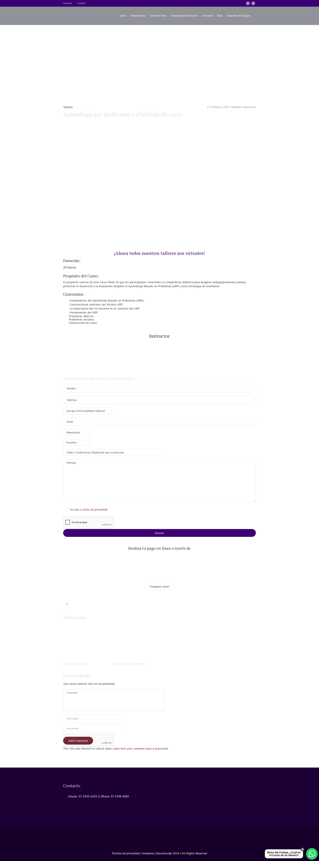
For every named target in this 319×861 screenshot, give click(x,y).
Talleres (136, 66)
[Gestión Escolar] (86, 642)
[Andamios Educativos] (159, 842)
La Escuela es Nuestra (128, 663)
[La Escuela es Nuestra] (135, 642)
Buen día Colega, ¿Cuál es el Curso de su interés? (284, 854)
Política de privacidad (126, 853)
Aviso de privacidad (95, 509)
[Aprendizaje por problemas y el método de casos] (159, 184)
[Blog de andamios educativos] (253, 3)
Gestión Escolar (75, 663)
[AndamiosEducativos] (248, 3)
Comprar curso (159, 586)
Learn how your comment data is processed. (140, 748)
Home (125, 66)
